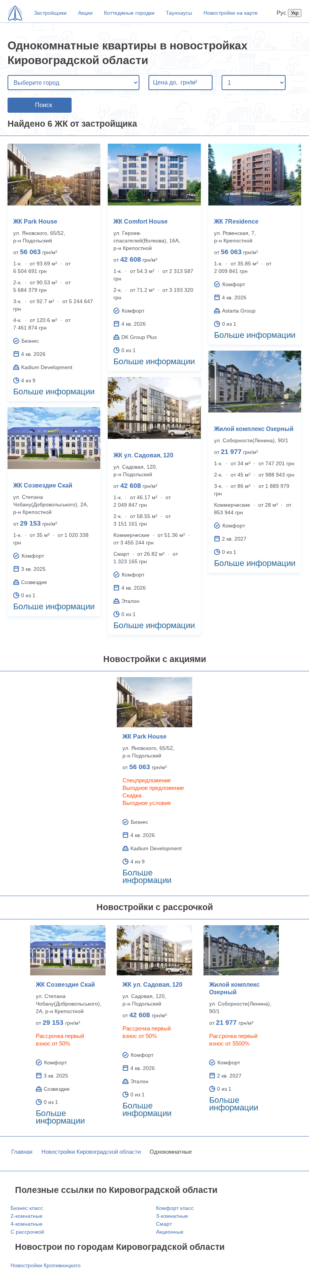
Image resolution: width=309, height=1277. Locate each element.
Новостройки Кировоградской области (91, 1151)
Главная (21, 1151)
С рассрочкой (27, 1232)
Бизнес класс (27, 1208)
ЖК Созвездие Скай (42, 485)
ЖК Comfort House (140, 221)
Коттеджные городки (129, 13)
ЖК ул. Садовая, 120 (143, 455)
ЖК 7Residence (236, 221)
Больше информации (54, 391)
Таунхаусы (179, 13)
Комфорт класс (175, 1208)
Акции (85, 13)
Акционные (170, 1232)
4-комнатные (27, 1224)
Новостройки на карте (230, 13)
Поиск (43, 105)
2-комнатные (27, 1216)
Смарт (164, 1224)
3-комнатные (172, 1216)
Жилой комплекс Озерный (254, 429)
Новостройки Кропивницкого (46, 1265)
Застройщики (50, 13)
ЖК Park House (35, 221)
